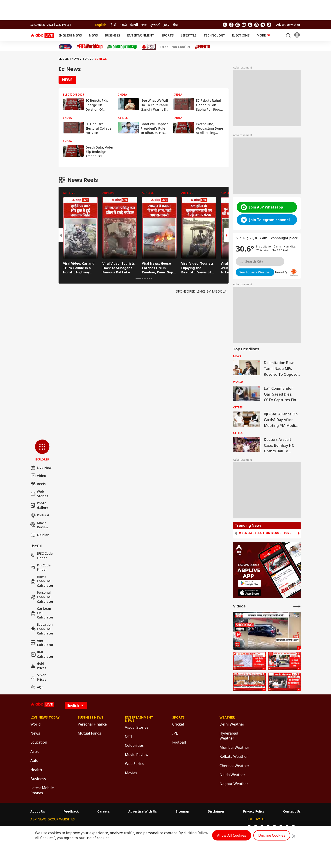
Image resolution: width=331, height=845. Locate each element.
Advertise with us (288, 25)
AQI (40, 687)
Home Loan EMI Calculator (45, 581)
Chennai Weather (234, 765)
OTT (129, 736)
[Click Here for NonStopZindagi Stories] (122, 47)
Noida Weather (232, 774)
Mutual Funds (89, 733)
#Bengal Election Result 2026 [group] (265, 533)
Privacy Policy (253, 811)
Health (36, 769)
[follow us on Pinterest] (256, 24)
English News (70, 35)
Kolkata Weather (234, 756)
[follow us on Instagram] (250, 24)
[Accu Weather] (294, 272)
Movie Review (42, 525)
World (35, 724)
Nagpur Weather (234, 783)
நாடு (166, 25)
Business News (90, 717)
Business (112, 35)
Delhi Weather (232, 724)
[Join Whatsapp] (269, 24)
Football (179, 742)
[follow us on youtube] (244, 24)
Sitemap (182, 811)
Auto (34, 760)
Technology (214, 35)
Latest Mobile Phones (42, 790)
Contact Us (292, 811)
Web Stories (42, 493)
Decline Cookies (271, 835)
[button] (42, 451)
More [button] (261, 35)
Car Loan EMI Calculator (45, 612)
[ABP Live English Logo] (42, 35)
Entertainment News (139, 719)
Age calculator (45, 642)
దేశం (175, 25)
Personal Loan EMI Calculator (45, 596)
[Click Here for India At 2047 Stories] (65, 47)
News (93, 35)
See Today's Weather (255, 272)
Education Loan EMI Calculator (45, 628)
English (100, 25)
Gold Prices (41, 665)
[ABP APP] (249, 583)
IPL (175, 733)
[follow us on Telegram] (262, 24)
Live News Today (44, 717)
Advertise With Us (142, 811)
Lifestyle (188, 35)
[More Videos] (297, 606)
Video (41, 476)
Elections (240, 35)
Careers (103, 811)
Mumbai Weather (234, 747)
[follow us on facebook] (231, 24)
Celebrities (134, 745)
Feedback (71, 811)
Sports (167, 35)
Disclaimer (216, 811)
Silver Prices (41, 677)
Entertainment (140, 35)
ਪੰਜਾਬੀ (134, 25)
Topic (87, 59)
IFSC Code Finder (45, 555)
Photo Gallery (42, 505)
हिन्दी (113, 25)
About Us (37, 811)
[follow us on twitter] (225, 24)
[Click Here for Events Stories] (202, 47)
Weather (227, 717)
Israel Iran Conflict (175, 46)
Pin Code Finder (44, 567)
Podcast (43, 515)
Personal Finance (92, 724)
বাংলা (144, 25)
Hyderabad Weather (229, 736)
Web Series (134, 763)
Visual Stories (136, 727)
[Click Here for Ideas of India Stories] (149, 47)
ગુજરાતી (155, 25)
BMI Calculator (45, 654)
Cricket (178, 724)
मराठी (123, 25)
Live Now (44, 467)
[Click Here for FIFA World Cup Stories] (90, 46)
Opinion (43, 535)
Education (38, 742)
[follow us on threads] (237, 24)
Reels (41, 484)
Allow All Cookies (231, 835)
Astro (34, 751)
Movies (131, 772)
